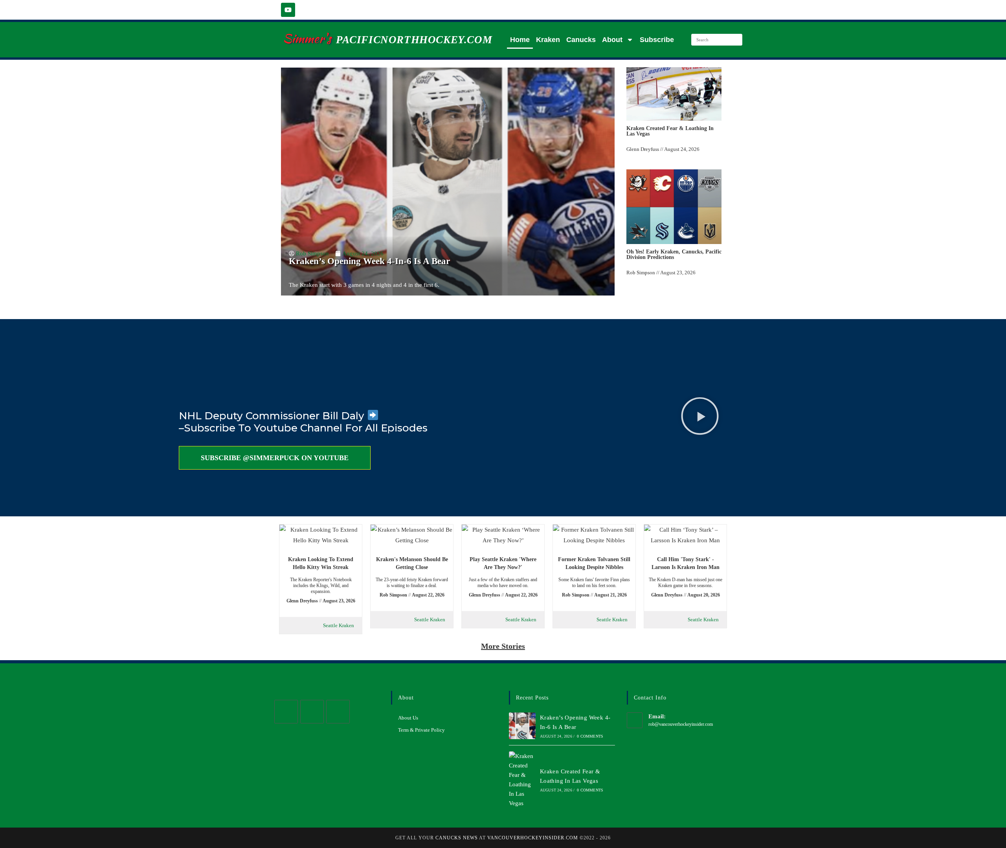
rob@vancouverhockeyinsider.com (680, 724)
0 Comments (590, 736)
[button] (700, 417)
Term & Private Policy (421, 730)
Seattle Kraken (338, 625)
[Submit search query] (734, 40)
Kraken (548, 40)
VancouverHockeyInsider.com (532, 838)
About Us (408, 718)
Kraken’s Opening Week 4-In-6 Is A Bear (369, 261)
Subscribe (657, 40)
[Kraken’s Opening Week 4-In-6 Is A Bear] (522, 725)
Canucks (581, 40)
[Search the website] (716, 39)
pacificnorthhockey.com (414, 40)
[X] (286, 711)
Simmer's (307, 38)
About (612, 40)
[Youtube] (288, 10)
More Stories (503, 646)
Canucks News (456, 838)
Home (520, 40)
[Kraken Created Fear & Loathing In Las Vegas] (522, 779)
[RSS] (338, 711)
